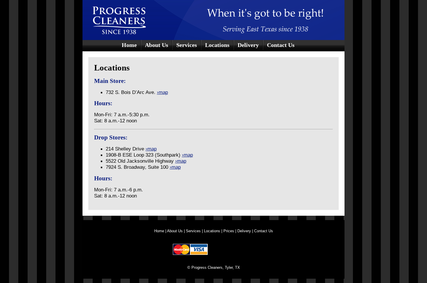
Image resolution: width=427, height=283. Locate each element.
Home (129, 45)
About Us (156, 45)
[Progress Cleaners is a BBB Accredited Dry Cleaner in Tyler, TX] (232, 249)
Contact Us (281, 45)
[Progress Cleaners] (133, 19)
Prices (228, 231)
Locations (217, 45)
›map (162, 92)
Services (186, 45)
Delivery (248, 45)
